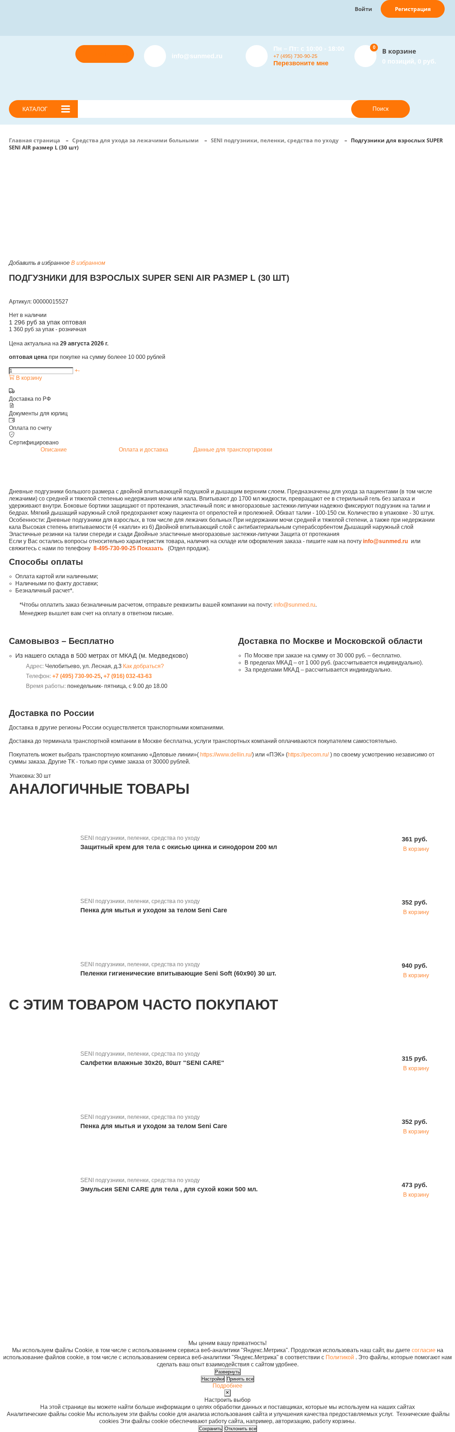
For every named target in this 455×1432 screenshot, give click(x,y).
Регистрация (413, 8)
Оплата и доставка (163, 1265)
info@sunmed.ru (294, 605)
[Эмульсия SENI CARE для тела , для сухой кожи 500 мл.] (42, 1186)
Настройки (213, 1379)
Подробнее (227, 1386)
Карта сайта (327, 1329)
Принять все (240, 1379)
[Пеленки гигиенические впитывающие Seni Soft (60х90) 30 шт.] (42, 970)
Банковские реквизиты (248, 1251)
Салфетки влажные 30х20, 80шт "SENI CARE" (152, 1062)
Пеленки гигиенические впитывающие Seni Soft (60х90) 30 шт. (178, 973)
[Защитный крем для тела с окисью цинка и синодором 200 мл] (42, 843)
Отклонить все (240, 1428)
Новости (229, 1258)
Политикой (340, 1357)
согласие (423, 1350)
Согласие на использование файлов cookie (66, 1336)
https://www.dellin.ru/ (226, 754)
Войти (363, 8)
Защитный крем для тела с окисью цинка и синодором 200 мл (178, 847)
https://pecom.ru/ (308, 754)
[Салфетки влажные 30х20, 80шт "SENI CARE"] (42, 1059)
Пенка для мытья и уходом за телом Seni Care (153, 910)
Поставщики (155, 1258)
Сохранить (210, 1428)
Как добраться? (143, 666)
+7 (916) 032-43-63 (127, 676)
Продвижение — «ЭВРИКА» (348, 1315)
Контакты (230, 1272)
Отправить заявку (104, 54)
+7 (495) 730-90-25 (295, 56)
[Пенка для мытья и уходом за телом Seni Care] (42, 907)
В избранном (88, 263)
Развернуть (227, 1371)
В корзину (28, 378)
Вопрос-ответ (157, 1272)
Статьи (227, 1265)
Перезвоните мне (300, 63)
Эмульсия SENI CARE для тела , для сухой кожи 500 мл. (169, 1189)
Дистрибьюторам (161, 1251)
